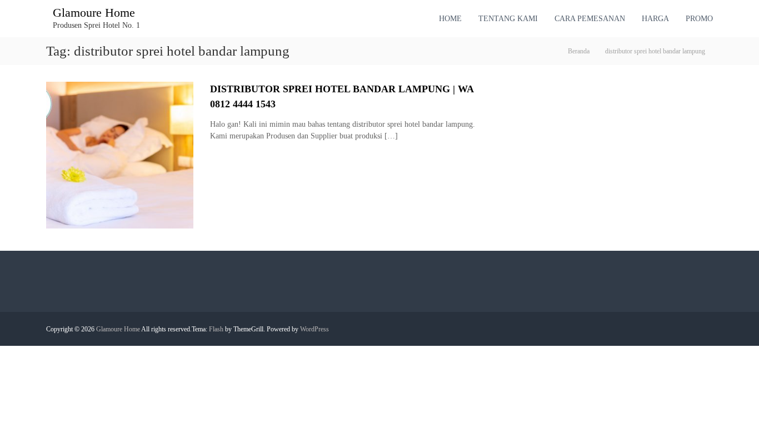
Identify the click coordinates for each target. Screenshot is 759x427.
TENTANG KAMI (508, 18)
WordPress (314, 329)
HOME (450, 18)
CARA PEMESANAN (590, 18)
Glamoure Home (94, 12)
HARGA (655, 18)
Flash (216, 329)
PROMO (699, 18)
